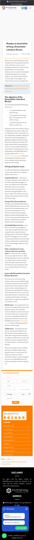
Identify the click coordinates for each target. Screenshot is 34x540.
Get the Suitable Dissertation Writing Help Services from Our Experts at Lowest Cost (17, 88)
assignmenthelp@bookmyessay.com (17, 1)
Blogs (8, 459)
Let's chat (20, 528)
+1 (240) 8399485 (17, 4)
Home (2, 459)
